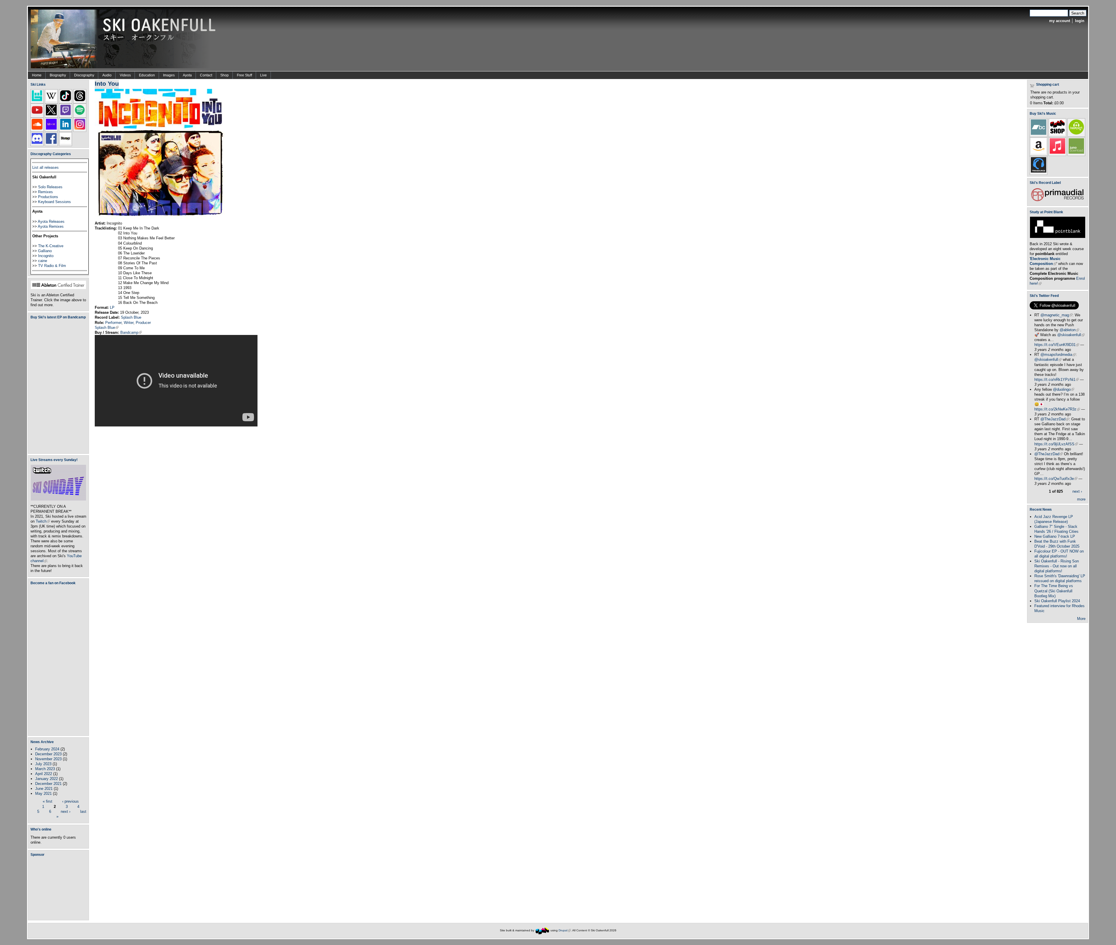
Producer (143, 322)
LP (112, 307)
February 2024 (47, 749)
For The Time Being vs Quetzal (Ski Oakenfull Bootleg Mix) (1053, 591)
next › (65, 811)
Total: (1048, 103)
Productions (48, 197)
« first (47, 801)
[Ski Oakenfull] (542, 930)
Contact (206, 75)
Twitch (43, 521)
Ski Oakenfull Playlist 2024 (1057, 601)
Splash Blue (131, 317)
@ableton (1069, 330)
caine (42, 261)
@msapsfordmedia (1058, 354)
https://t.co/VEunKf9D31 (1056, 345)
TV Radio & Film (52, 265)
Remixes (45, 192)
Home (37, 75)
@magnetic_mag (1056, 315)
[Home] (125, 38)
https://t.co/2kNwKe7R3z (1057, 409)
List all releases (45, 167)
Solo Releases (50, 187)
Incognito (45, 256)
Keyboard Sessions (54, 202)
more (1081, 499)
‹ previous (70, 801)
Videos (125, 75)
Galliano (45, 251)
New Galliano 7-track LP (1054, 536)
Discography (84, 75)
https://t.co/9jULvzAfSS (1056, 444)
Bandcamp (131, 332)
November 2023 (48, 759)
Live (263, 75)
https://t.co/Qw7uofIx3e (1055, 478)
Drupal (565, 930)
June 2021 (44, 788)
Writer (128, 322)
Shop (224, 75)
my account (1059, 21)
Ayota (187, 75)
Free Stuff (244, 75)
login (1079, 21)
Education (147, 75)
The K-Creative (50, 246)
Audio (107, 75)
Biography (58, 75)
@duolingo (1063, 389)
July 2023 (43, 764)
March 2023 (45, 769)
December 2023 (48, 754)
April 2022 (43, 774)
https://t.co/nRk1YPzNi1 (1056, 379)
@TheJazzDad (1054, 419)
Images (169, 75)
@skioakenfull (1071, 335)
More (1081, 618)
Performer (113, 322)
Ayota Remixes (51, 226)
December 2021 (48, 783)
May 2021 (43, 793)
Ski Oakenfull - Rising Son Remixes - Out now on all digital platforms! (1056, 566)
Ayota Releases (51, 221)
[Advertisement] (60, 888)
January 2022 (46, 779)
